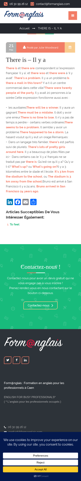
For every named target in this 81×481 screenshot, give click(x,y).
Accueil (24, 28)
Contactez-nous (39, 305)
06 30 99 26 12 (18, 4)
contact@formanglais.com (53, 4)
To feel (14, 224)
